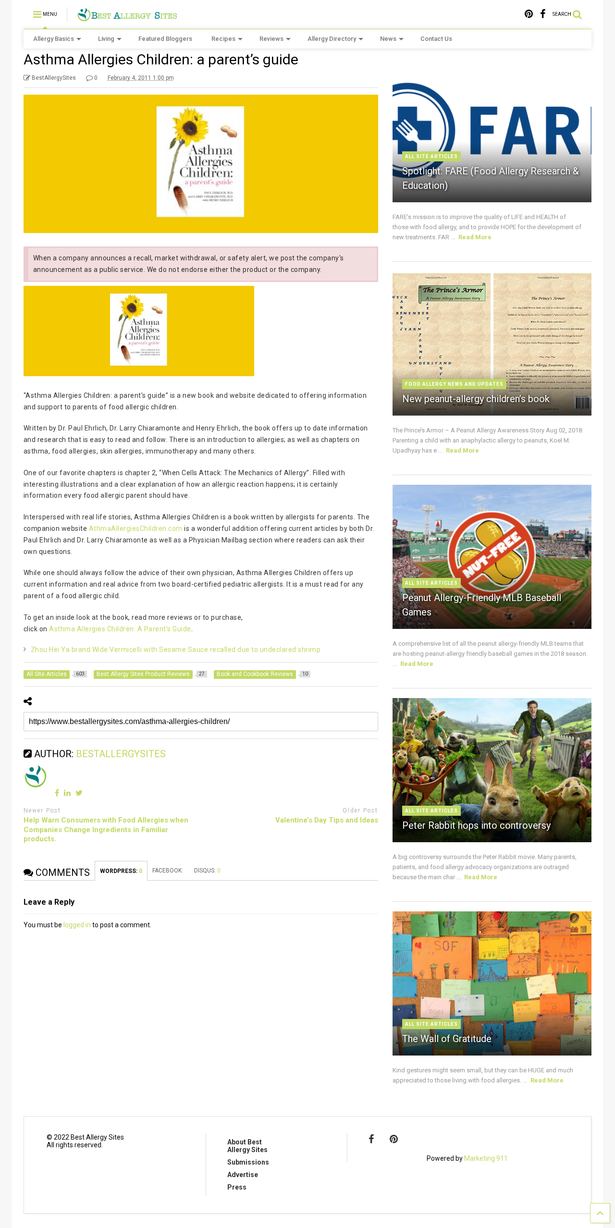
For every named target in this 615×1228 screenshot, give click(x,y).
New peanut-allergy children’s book (476, 399)
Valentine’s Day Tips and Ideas (326, 820)
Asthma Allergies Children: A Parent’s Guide (119, 629)
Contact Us (436, 38)
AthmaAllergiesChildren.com (136, 528)
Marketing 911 (486, 1158)
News (388, 38)
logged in (77, 925)
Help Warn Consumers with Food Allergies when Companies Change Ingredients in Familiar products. (106, 829)
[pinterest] (529, 14)
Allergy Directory (332, 38)
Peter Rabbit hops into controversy (476, 825)
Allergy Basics (53, 38)
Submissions (248, 1162)
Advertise (242, 1175)
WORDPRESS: (121, 871)
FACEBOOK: (168, 870)
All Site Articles (431, 156)
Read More (475, 237)
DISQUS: (207, 870)
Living (106, 38)
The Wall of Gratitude (447, 1038)
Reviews (271, 38)
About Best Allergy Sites (247, 1146)
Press (236, 1187)
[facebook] (542, 14)
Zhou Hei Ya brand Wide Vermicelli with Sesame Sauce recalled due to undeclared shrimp (176, 649)
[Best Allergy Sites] (127, 17)
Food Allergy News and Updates (454, 384)
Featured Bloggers (165, 38)
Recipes (223, 38)
